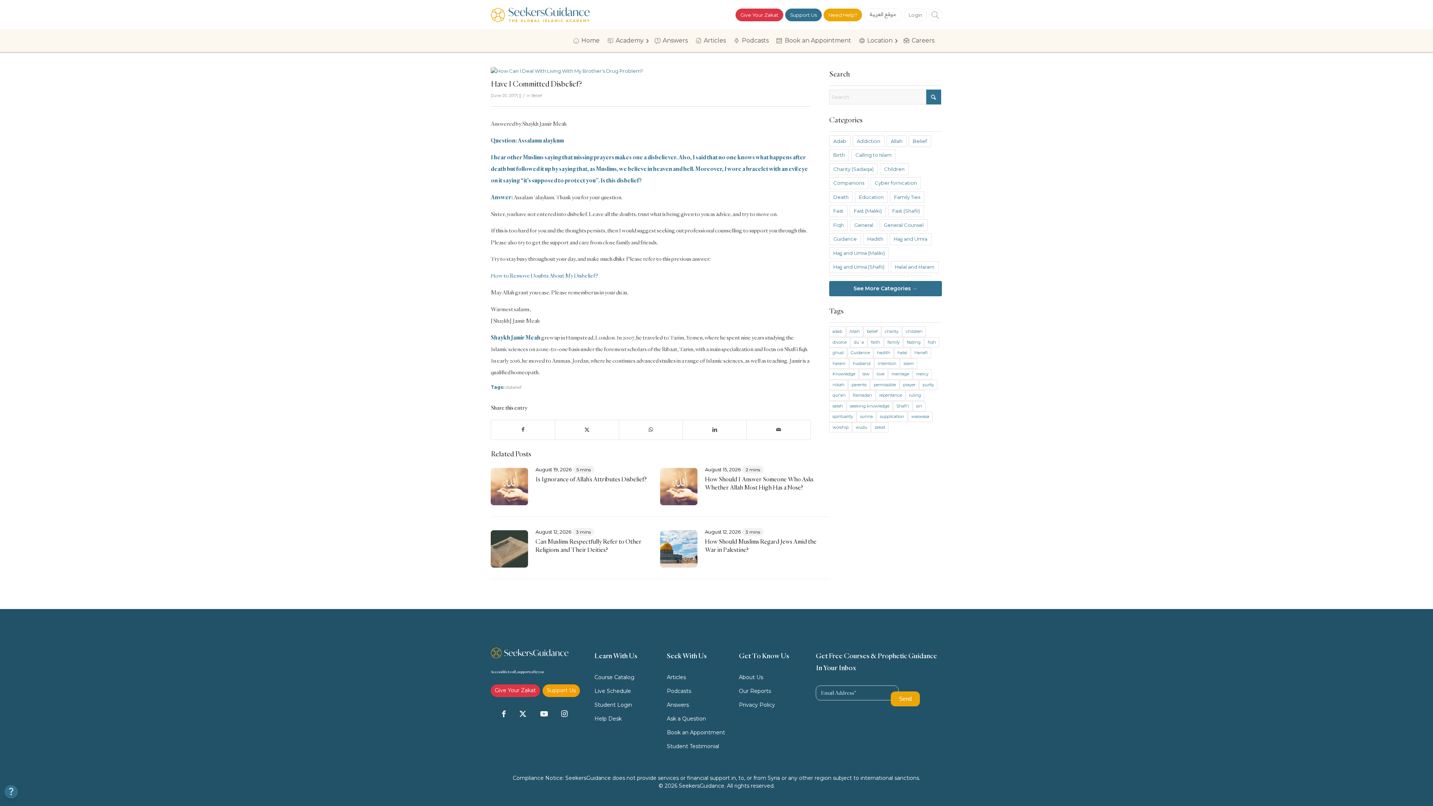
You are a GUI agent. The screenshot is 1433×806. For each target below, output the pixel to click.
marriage (900, 374)
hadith (883, 352)
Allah (896, 141)
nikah (838, 384)
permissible (885, 384)
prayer (909, 384)
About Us (751, 677)
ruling (915, 395)
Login (915, 15)
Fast (838, 211)
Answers (678, 705)
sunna (866, 416)
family (893, 342)
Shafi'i (902, 406)
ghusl (838, 352)
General (863, 225)
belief (872, 331)
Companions (848, 183)
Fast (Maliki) (868, 211)
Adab (839, 141)
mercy (922, 374)
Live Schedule (612, 691)
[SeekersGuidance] (540, 14)
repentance (890, 395)
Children (894, 169)
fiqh (932, 342)
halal (902, 352)
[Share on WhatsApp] (651, 429)
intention (887, 363)
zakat (879, 427)
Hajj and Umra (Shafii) (858, 267)
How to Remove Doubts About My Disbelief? (544, 275)
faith (875, 342)
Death (841, 197)
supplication (892, 416)
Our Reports (755, 691)
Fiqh (838, 225)
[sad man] (651, 71)
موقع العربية (883, 14)
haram (839, 363)
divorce (840, 342)
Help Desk (608, 718)
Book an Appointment (696, 732)
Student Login (613, 705)
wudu (861, 427)
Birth (839, 155)
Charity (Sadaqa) (853, 169)
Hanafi (921, 352)
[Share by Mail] (778, 429)
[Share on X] (587, 429)
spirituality (843, 416)
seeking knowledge (869, 406)
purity (928, 384)
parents (859, 384)
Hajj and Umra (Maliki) (859, 253)
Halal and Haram (914, 267)
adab (837, 331)
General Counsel (904, 225)
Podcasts (679, 691)
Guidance (845, 239)
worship (841, 427)
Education (871, 197)
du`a (859, 342)
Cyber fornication (896, 183)
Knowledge (844, 374)
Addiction (868, 141)
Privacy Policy (757, 705)
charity (892, 331)
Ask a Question (686, 718)
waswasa (920, 416)
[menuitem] (589, 40)
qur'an (839, 395)
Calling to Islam (873, 155)
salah (838, 406)
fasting (914, 342)
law (866, 374)
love (880, 374)
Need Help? (842, 15)
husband (862, 363)
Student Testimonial (693, 746)
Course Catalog (614, 677)
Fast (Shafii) (906, 211)
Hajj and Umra (910, 239)
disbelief (513, 387)
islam (908, 363)
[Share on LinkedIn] (714, 429)
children (914, 331)
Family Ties (907, 197)
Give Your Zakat (759, 15)
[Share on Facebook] (523, 429)
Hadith (875, 239)
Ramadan (862, 395)
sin (919, 406)
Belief (536, 95)
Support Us (803, 15)
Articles (676, 677)
